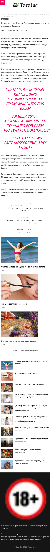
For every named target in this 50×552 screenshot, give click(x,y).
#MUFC (18, 125)
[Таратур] (25, 2)
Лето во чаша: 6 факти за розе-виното (18, 341)
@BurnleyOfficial (25, 99)
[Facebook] (25, 550)
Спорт (9, 14)
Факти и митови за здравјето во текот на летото (23, 267)
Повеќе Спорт (24, 233)
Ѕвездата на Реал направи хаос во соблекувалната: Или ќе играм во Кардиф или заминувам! (25, 206)
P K (4, 30)
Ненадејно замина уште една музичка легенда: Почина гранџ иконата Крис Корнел (25, 220)
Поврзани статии (24, 230)
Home (3, 14)
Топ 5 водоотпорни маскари (14, 304)
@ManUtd (26, 104)
